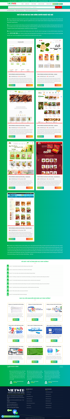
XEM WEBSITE (29, 85)
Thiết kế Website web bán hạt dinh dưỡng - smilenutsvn (19, 176)
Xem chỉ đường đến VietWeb (13, 407)
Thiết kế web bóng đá (49, 403)
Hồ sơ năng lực (29, 394)
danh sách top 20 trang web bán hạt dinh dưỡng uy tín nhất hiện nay (30, 250)
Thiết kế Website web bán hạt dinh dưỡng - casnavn (47, 74)
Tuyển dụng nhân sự (29, 398)
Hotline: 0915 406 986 (13, 1)
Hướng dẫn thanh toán (30, 396)
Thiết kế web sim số (48, 396)
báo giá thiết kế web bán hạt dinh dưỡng (36, 247)
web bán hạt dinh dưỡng (52, 249)
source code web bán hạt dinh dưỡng (35, 245)
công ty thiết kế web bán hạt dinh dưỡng (21, 247)
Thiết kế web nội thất (48, 407)
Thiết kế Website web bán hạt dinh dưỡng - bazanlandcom (48, 176)
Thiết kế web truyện (48, 398)
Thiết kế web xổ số (48, 394)
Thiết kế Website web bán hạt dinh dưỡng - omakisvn (47, 125)
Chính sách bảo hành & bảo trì (31, 403)
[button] (35, 266)
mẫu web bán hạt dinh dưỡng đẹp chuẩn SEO (15, 252)
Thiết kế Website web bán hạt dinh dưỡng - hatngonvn (19, 125)
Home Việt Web (34, 1)
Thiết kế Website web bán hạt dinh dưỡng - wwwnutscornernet (17, 74)
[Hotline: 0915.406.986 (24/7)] (3, 416)
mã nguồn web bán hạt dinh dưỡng (48, 245)
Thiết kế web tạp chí (48, 405)
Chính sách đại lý (29, 407)
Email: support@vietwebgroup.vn (24, 1)
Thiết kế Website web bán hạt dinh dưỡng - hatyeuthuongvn (20, 228)
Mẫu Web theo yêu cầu (54, 1)
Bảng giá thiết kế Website (43, 1)
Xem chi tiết (16, 319)
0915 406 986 (14, 33)
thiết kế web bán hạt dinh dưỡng (21, 245)
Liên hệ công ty (29, 405)
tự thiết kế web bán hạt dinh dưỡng (51, 247)
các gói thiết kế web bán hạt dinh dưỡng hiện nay (34, 252)
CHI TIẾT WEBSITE (12, 85)
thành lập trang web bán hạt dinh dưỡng (40, 249)
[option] (35, 377)
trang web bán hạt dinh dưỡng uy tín (25, 249)
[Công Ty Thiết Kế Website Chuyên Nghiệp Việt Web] (11, 3)
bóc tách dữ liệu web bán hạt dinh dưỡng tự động (53, 250)
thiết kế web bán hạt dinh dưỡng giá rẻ (50, 252)
